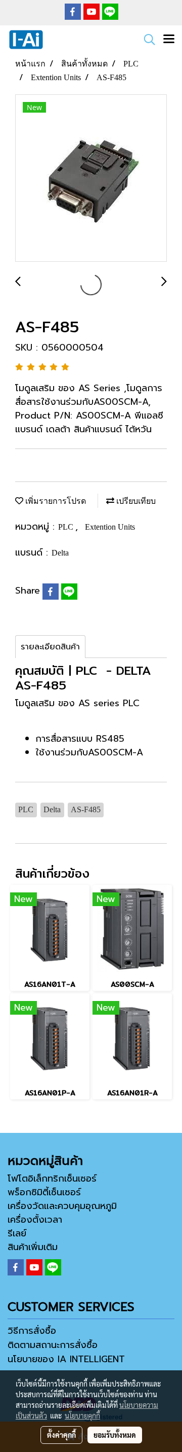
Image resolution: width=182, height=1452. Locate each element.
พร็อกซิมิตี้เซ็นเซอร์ (44, 1192)
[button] (146, 39)
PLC (66, 527)
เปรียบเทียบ (135, 501)
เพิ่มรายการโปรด (54, 501)
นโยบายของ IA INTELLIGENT (66, 1359)
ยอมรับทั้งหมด (115, 1434)
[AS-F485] (91, 178)
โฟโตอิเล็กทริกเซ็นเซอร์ (52, 1178)
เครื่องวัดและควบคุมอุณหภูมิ (62, 1206)
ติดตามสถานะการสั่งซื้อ (53, 1345)
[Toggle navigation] (169, 39)
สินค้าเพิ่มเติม (33, 1247)
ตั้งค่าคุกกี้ (61, 1434)
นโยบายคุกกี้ (82, 1415)
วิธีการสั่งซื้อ (32, 1331)
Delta (60, 552)
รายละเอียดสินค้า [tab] (50, 647)
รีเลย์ (17, 1233)
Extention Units (110, 527)
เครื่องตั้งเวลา (35, 1220)
